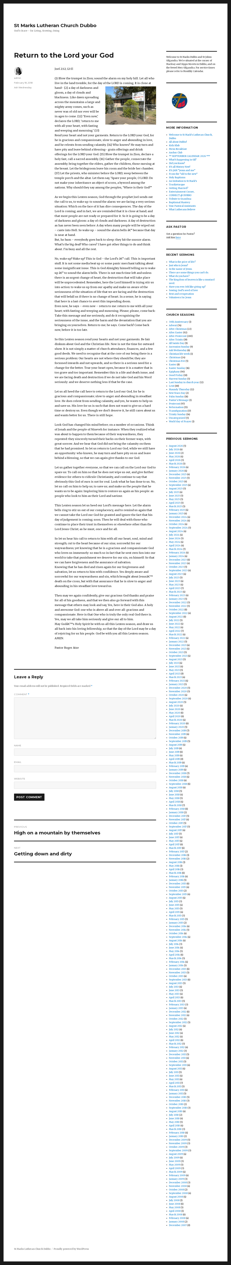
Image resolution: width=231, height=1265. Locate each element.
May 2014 (174, 951)
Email (17, 762)
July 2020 (174, 705)
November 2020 (178, 691)
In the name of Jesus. (180, 269)
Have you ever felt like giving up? (187, 286)
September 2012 (178, 1022)
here (178, 237)
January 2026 (176, 470)
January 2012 (176, 1050)
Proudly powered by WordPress (71, 1249)
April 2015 (174, 912)
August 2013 (175, 983)
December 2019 (177, 730)
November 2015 (177, 887)
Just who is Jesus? (178, 265)
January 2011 (176, 1093)
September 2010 (178, 1107)
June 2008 (174, 1203)
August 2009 (176, 1154)
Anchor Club (175, 152)
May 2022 (174, 627)
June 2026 (174, 453)
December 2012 (177, 1011)
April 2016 (174, 869)
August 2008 (176, 1196)
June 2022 (174, 623)
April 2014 (174, 954)
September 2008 (178, 1193)
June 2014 (174, 947)
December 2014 (177, 926)
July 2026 (174, 449)
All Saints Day (176, 343)
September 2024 (178, 527)
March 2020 (175, 719)
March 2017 (175, 848)
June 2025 (174, 495)
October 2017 (176, 823)
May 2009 (174, 1164)
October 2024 (176, 524)
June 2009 (174, 1161)
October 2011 (176, 1061)
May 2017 (174, 840)
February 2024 (177, 552)
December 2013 (177, 969)
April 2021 (174, 673)
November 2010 (177, 1100)
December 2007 (178, 1225)
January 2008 (176, 1221)
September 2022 (178, 613)
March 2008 (175, 1214)
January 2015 (176, 922)
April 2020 (175, 716)
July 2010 (174, 1115)
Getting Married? (178, 188)
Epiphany (174, 371)
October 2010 (176, 1104)
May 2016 (174, 865)
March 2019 (175, 762)
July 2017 (173, 833)
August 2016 (175, 862)
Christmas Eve (177, 361)
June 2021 (174, 666)
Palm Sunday (176, 396)
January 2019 (176, 769)
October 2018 (176, 780)
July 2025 (174, 492)
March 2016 (175, 873)
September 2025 (178, 485)
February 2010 (177, 1132)
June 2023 (174, 581)
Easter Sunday (177, 368)
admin (17, 78)
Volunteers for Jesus (180, 297)
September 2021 (178, 655)
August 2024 (176, 531)
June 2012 (174, 1033)
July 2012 (174, 1029)
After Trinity (176, 339)
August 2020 (176, 702)
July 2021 (174, 663)
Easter (172, 364)
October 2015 (176, 890)
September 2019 (178, 741)
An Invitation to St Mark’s (183, 181)
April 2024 (175, 545)
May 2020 (174, 712)
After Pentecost (177, 336)
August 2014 (175, 940)
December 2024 (178, 517)
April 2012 (174, 1040)
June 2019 (174, 752)
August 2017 (175, 830)
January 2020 (176, 727)
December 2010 (177, 1097)
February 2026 (177, 467)
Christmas (174, 357)
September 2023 (178, 570)
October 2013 (176, 976)
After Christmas (178, 329)
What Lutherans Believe (182, 209)
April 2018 (174, 801)
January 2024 (176, 556)
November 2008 (178, 1186)
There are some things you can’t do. (189, 272)
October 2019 (176, 737)
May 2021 (174, 670)
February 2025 (177, 510)
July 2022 (174, 620)
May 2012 (174, 1036)
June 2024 (174, 538)
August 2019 (175, 744)
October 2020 (176, 695)
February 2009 (177, 1175)
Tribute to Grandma (180, 198)
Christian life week (179, 353)
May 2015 (174, 908)
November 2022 (178, 606)
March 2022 (175, 634)
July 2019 (174, 748)
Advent (173, 325)
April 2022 (174, 631)
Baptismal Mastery (179, 202)
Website (19, 778)
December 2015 (177, 883)
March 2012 (175, 1043)
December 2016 (177, 855)
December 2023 (178, 559)
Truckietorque (177, 184)
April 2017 (174, 844)
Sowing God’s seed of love (183, 290)
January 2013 (176, 1008)
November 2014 (177, 929)
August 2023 (176, 574)
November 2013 (177, 972)
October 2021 (176, 652)
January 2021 (176, 684)
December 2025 (178, 474)
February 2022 (177, 638)
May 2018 (174, 798)
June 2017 (174, 837)
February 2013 (177, 1004)
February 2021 (177, 680)
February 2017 (176, 851)
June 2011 (174, 1075)
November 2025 (177, 478)
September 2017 (178, 826)
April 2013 (174, 997)
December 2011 (177, 1054)
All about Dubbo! (178, 141)
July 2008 (174, 1200)
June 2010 (174, 1118)
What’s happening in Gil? (183, 159)
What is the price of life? (182, 261)
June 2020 (174, 709)
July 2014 (174, 944)
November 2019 (177, 734)
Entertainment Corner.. (182, 191)
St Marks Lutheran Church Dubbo (55, 25)
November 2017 (177, 819)
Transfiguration (178, 410)
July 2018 (174, 791)
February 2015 (176, 919)
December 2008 (178, 1182)
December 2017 (177, 816)
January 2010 (176, 1136)
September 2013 (178, 979)
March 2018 (175, 805)
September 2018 (178, 784)
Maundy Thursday (179, 389)
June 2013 (174, 990)
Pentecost (174, 403)
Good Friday (176, 375)
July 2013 (174, 986)
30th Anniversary (178, 321)
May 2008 (174, 1207)
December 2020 (178, 687)
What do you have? (179, 276)
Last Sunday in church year (184, 382)
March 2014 (175, 958)
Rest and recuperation (181, 293)
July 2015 (174, 901)
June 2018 (174, 794)
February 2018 (177, 808)
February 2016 (176, 876)
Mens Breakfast (178, 149)
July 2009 (174, 1157)
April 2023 (174, 588)
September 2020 (178, 698)
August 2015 (175, 897)
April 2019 (174, 759)
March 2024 (175, 549)
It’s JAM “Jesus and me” (182, 170)
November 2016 (177, 858)
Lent (171, 385)
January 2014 (176, 965)
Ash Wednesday (23, 87)
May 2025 (174, 499)
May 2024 (174, 542)
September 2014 (178, 937)
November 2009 (178, 1143)
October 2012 (176, 1018)
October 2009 (176, 1147)
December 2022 (178, 602)
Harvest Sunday (178, 378)
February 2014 (177, 961)
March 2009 (175, 1171)
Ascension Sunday (179, 346)
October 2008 (176, 1189)
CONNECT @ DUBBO (180, 195)
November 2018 (177, 776)
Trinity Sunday (177, 414)
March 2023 (175, 591)
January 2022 (176, 641)
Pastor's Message (179, 400)
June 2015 (174, 905)
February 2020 (177, 723)
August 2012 (175, 1026)
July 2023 (174, 577)
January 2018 (176, 812)
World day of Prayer (180, 421)
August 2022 (176, 616)
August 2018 (175, 787)
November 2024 (178, 520)
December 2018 (177, 773)
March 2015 (175, 915)
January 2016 (176, 880)
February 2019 (176, 766)
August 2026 (176, 445)
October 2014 (176, 933)
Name (17, 745)
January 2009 (176, 1179)
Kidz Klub (174, 145)
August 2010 (175, 1111)
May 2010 (174, 1122)
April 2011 (174, 1082)
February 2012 (177, 1047)
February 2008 (177, 1218)
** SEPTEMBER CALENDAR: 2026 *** (189, 156)
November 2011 (177, 1058)
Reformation (176, 407)
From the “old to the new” (183, 174)
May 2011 (174, 1079)
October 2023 (176, 566)
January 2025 (176, 513)
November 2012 (177, 1015)
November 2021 (177, 648)
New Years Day (177, 393)
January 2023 (176, 599)
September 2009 (178, 1150)
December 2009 (178, 1139)
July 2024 (174, 534)
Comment (21, 694)
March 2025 (175, 506)
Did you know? (177, 163)
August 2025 (176, 488)
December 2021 (177, 645)
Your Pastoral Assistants (182, 206)
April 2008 (175, 1211)
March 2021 (175, 677)
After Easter (175, 332)
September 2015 (178, 894)
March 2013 (175, 1001)
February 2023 (177, 595)
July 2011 (173, 1072)
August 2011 (175, 1068)
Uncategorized (177, 418)
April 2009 (175, 1168)
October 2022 (176, 609)
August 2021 (175, 659)
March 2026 (175, 463)
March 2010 (175, 1129)
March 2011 (175, 1086)
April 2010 (174, 1125)
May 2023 (174, 584)
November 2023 (178, 563)
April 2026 (174, 460)
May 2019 (174, 755)
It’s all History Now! (179, 166)
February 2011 (176, 1090)
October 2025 (176, 481)
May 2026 (174, 456)
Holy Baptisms (177, 177)
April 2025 (174, 502)
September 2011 (178, 1065)
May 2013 (174, 994)
